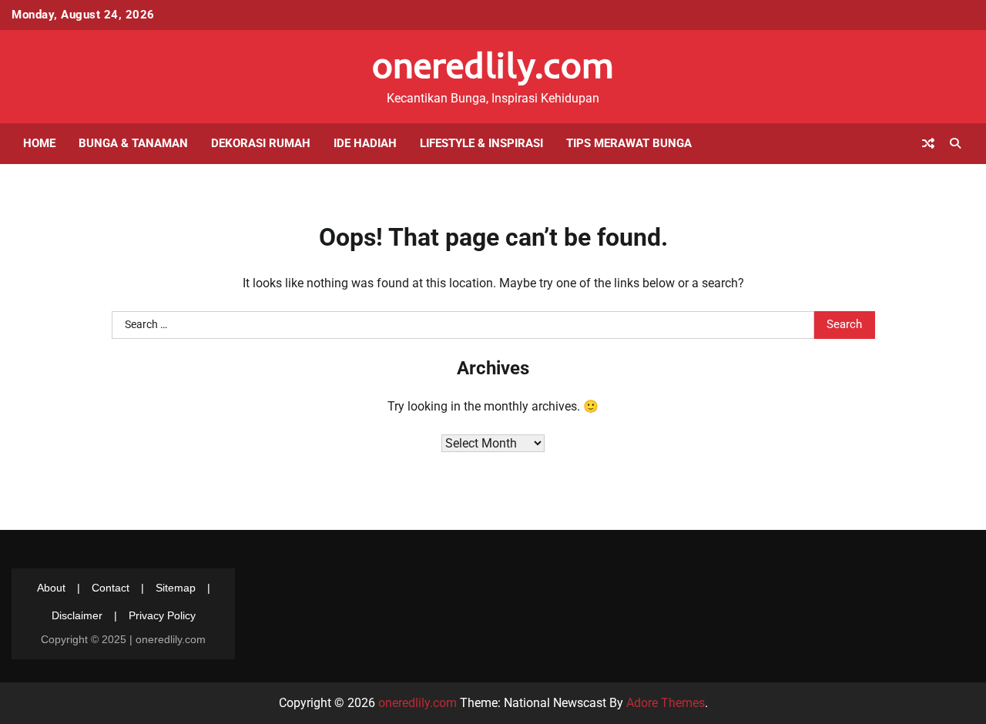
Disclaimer (77, 615)
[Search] (955, 143)
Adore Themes (665, 703)
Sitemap (176, 588)
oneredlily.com (493, 64)
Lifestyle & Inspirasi (481, 143)
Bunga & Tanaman (133, 143)
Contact (110, 588)
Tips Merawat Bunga (629, 143)
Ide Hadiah (365, 143)
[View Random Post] (928, 143)
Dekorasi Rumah (260, 143)
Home (39, 143)
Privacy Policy (162, 615)
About (51, 588)
